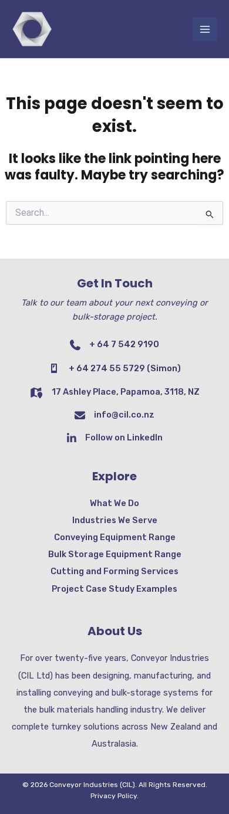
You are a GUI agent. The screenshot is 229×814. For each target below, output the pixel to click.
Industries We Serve (114, 520)
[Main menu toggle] (205, 29)
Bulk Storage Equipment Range (114, 554)
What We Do (114, 503)
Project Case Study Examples (114, 589)
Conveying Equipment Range (115, 537)
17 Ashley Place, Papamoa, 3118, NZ (126, 391)
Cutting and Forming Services (114, 571)
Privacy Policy (113, 796)
